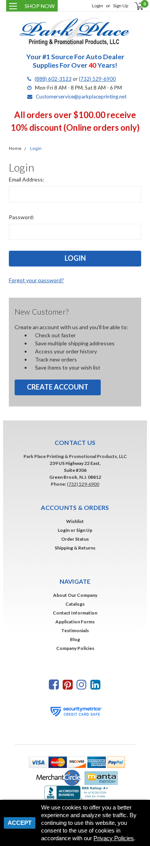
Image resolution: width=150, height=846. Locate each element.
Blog (75, 639)
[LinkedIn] (95, 684)
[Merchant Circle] (56, 777)
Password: (21, 217)
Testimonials (75, 630)
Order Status (75, 539)
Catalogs (75, 604)
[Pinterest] (68, 684)
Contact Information (75, 613)
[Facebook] (54, 684)
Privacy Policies (113, 838)
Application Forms (75, 622)
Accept (20, 822)
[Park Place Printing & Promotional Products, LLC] (75, 32)
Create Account (57, 387)
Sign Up (120, 5)
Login (97, 5)
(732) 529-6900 (97, 79)
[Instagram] (82, 684)
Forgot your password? (36, 280)
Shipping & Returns (75, 548)
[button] (75, 761)
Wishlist (75, 521)
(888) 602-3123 (53, 79)
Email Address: (26, 179)
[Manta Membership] (99, 777)
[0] (134, 6)
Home (15, 148)
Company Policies (75, 648)
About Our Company (75, 595)
